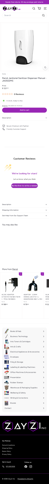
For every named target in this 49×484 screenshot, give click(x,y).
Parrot (15, 269)
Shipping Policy (7, 448)
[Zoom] (45, 67)
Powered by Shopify (25, 479)
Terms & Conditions (8, 445)
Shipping (4, 105)
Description (6, 118)
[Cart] (39, 8)
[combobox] (24, 15)
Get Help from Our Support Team (15, 215)
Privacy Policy (6, 454)
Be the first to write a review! (24, 185)
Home (4, 74)
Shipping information (10, 210)
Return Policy (6, 451)
